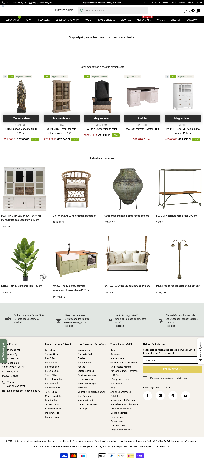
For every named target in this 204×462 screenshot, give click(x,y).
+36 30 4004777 (12, 3)
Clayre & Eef (21, 125)
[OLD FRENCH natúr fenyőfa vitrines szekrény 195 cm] (61, 97)
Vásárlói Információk (160, 3)
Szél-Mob (142, 125)
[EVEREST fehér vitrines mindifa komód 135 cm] (183, 97)
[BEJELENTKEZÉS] (185, 11)
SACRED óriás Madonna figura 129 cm (21, 131)
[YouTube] (185, 395)
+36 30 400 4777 (16, 386)
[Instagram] (160, 395)
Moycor (182, 125)
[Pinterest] (172, 395)
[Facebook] (147, 395)
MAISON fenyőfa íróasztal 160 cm (142, 131)
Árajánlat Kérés (178, 3)
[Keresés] (113, 10)
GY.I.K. (145, 3)
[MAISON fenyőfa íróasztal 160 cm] (142, 97)
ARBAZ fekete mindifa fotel (102, 129)
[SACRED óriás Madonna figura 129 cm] (21, 97)
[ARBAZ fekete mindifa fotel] (102, 97)
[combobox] (115, 10)
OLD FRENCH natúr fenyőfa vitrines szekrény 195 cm (61, 131)
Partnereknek (64, 10)
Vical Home (102, 125)
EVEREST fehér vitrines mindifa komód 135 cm (183, 131)
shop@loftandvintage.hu (42, 3)
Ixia (62, 125)
